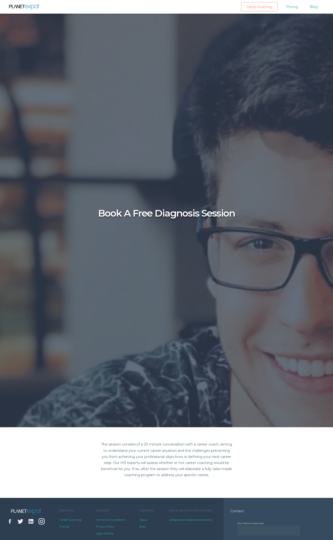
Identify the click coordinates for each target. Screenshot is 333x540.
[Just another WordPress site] (24, 7)
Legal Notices (104, 533)
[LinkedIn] (31, 522)
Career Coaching (259, 7)
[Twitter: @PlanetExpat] (20, 522)
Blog (314, 7)
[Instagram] (42, 522)
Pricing (292, 7)
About (143, 519)
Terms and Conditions (110, 519)
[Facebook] (10, 522)
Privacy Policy (105, 526)
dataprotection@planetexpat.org (190, 519)
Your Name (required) (250, 523)
